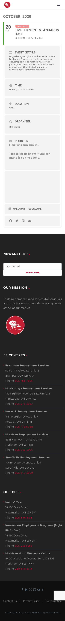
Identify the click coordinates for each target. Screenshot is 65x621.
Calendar (19, 209)
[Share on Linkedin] (23, 220)
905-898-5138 (23, 517)
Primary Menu (59, 4)
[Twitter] (30, 589)
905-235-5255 (23, 545)
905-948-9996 (24, 449)
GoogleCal (34, 209)
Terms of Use (54, 601)
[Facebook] (22, 589)
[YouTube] (38, 589)
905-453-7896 (23, 380)
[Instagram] (34, 589)
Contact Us (10, 601)
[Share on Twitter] (17, 220)
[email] (32, 265)
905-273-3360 (24, 403)
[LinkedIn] (26, 589)
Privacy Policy (31, 601)
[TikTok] (42, 589)
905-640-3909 (24, 472)
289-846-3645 (23, 568)
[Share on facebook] (10, 220)
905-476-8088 (24, 426)
